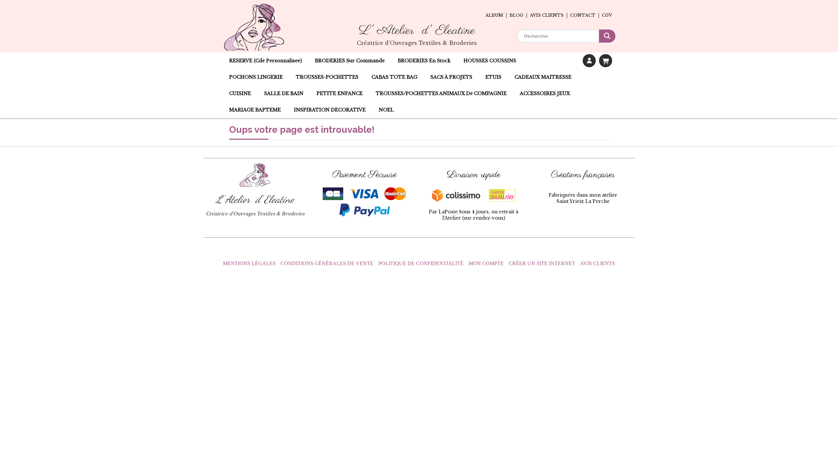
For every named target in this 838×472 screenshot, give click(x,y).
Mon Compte (486, 263)
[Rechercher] (607, 36)
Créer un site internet (542, 263)
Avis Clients (597, 263)
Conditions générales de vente (327, 263)
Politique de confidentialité (421, 263)
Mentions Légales (249, 263)
